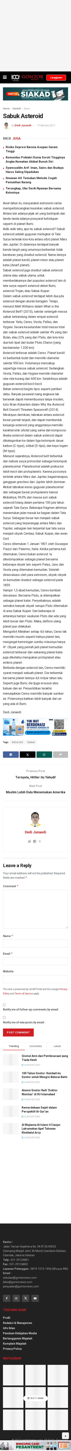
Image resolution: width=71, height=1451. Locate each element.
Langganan (56, 77)
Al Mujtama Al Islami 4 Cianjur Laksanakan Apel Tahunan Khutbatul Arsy (41, 1128)
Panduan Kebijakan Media (20, 1333)
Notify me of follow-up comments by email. (31, 1009)
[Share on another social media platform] (60, 754)
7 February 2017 (46, 125)
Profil (6, 1317)
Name (8, 936)
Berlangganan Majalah (17, 1338)
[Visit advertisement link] (35, 35)
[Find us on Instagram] (16, 1298)
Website (8, 971)
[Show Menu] (5, 77)
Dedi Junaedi (23, 125)
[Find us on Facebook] (6, 1298)
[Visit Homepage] (27, 77)
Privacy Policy (12, 1348)
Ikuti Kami (37, 1398)
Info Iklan (9, 1328)
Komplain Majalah (14, 1343)
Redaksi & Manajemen (17, 1323)
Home (6, 108)
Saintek (17, 108)
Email (8, 953)
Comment (11, 886)
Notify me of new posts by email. (24, 1022)
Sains (27, 108)
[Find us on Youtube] (35, 1298)
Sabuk (31, 742)
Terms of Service (24, 993)
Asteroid (17, 742)
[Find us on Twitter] (25, 1298)
